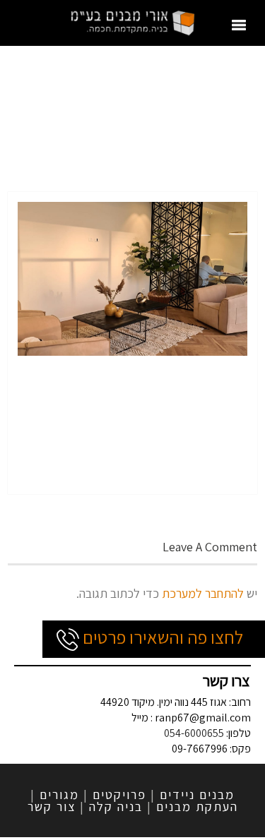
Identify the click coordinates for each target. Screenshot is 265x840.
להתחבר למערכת (203, 593)
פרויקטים (119, 794)
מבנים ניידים (197, 794)
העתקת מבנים (197, 806)
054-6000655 (194, 733)
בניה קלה (116, 806)
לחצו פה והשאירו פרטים (161, 637)
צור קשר (52, 806)
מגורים (59, 794)
